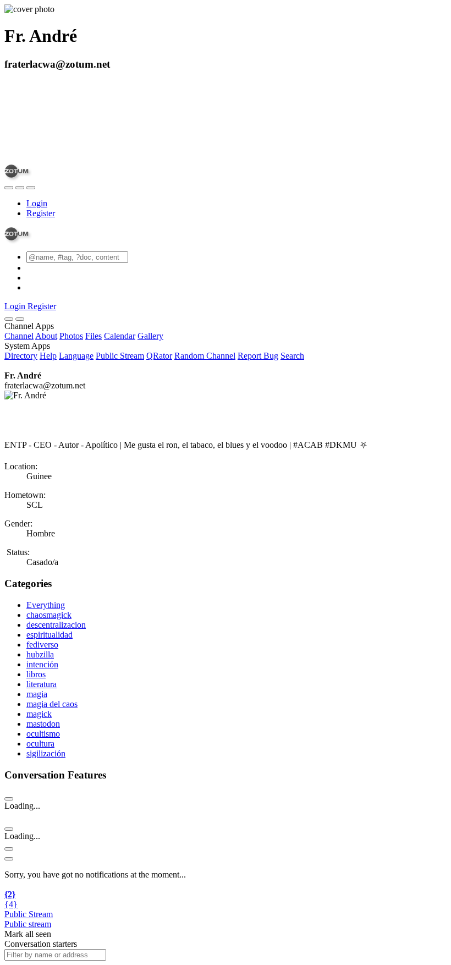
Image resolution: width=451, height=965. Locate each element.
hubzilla (40, 654)
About (46, 336)
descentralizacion (56, 624)
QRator (159, 355)
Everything (45, 605)
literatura (41, 684)
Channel (19, 336)
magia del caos (52, 704)
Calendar (119, 336)
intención (42, 664)
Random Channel (204, 355)
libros (36, 674)
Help (48, 355)
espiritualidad (49, 634)
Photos (71, 336)
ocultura (40, 743)
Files (93, 336)
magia (36, 694)
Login (36, 203)
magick (39, 714)
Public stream (27, 924)
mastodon (43, 723)
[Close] (19, 319)
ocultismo (43, 733)
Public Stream (120, 355)
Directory (20, 355)
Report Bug (258, 355)
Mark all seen (27, 934)
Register (40, 213)
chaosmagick (49, 614)
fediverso (42, 644)
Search (292, 355)
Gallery (150, 336)
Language (76, 355)
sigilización (45, 753)
